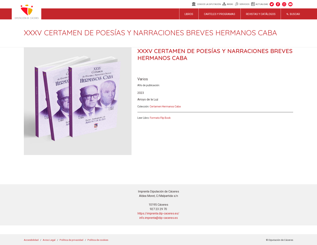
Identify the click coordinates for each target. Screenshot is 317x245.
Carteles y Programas (219, 14)
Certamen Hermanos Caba (165, 106)
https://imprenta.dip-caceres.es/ (158, 213)
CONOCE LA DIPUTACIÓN (208, 4)
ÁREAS (230, 4)
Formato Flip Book (160, 117)
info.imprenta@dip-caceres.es (158, 218)
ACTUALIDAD (262, 4)
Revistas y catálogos (261, 14)
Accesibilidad (31, 239)
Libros (189, 14)
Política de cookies (98, 239)
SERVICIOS (244, 4)
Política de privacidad (71, 239)
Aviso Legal (49, 239)
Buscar (295, 14)
